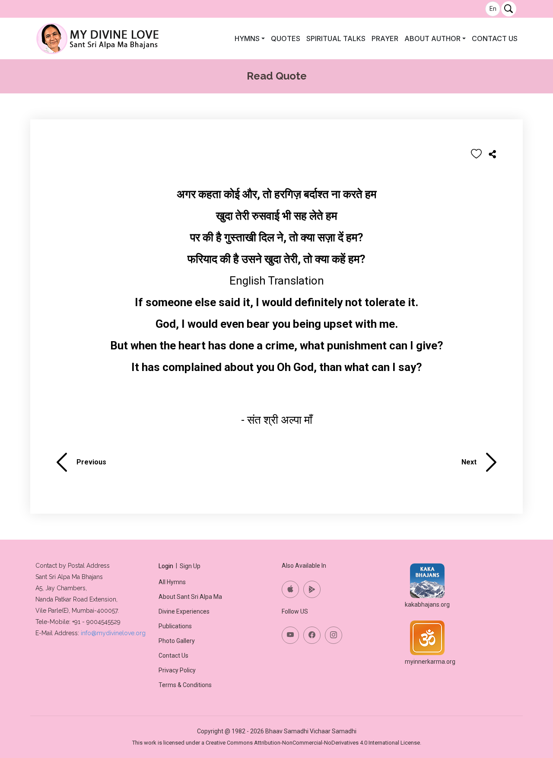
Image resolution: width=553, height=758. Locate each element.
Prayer (385, 38)
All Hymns (172, 582)
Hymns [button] (247, 38)
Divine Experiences (184, 611)
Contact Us (495, 38)
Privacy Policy (177, 670)
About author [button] (432, 38)
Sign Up (190, 566)
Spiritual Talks (335, 38)
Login (166, 566)
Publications (175, 626)
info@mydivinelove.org (113, 633)
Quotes (285, 38)
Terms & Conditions (185, 685)
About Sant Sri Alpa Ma (190, 597)
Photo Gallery (177, 641)
